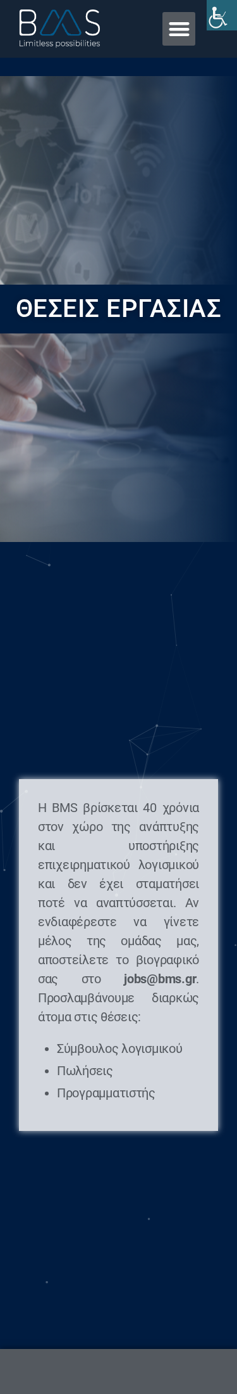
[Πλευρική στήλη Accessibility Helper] (222, 15)
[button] (178, 29)
